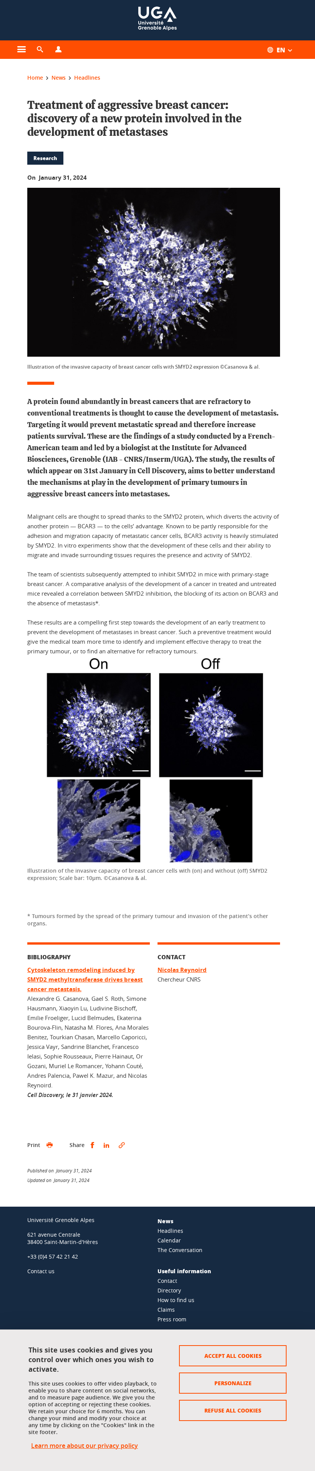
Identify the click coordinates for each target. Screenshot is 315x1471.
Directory (169, 1290)
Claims (166, 1309)
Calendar (169, 1240)
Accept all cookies (233, 1355)
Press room (172, 1319)
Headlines (170, 1230)
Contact (167, 1280)
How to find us (176, 1300)
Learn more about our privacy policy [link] (84, 1445)
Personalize (233, 1383)
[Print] (49, 1145)
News (165, 1221)
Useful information (184, 1271)
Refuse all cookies (232, 1410)
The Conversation (180, 1250)
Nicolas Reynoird (182, 970)
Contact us (41, 1271)
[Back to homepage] (157, 20)
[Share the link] (121, 1145)
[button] (40, 49)
